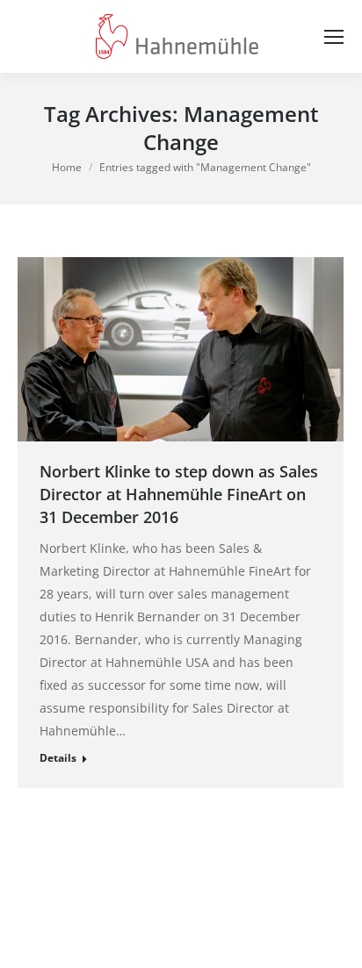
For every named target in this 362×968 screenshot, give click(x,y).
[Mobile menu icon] (333, 36)
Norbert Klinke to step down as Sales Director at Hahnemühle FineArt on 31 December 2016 (179, 494)
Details (58, 757)
